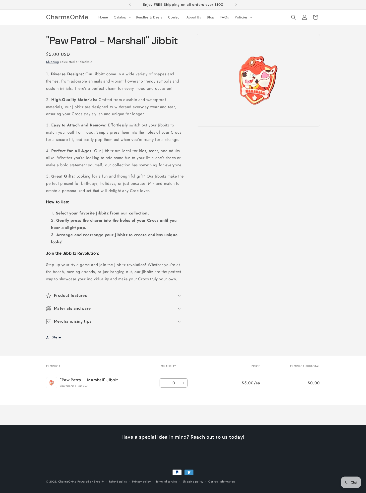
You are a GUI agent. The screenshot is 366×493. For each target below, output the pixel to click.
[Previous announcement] (129, 4)
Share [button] (56, 337)
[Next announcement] (236, 4)
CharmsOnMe (67, 482)
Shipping (52, 62)
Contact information (221, 481)
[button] (122, 17)
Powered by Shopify (90, 482)
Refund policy (118, 481)
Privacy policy (141, 481)
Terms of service (166, 481)
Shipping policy (193, 481)
